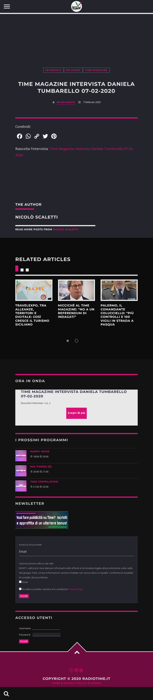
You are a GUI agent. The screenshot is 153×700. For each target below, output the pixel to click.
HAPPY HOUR (39, 451)
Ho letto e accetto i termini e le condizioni (52, 589)
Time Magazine (96, 70)
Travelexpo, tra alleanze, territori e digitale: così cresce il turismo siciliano (32, 315)
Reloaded (73, 70)
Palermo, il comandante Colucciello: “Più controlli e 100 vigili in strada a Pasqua (117, 315)
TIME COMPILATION (44, 481)
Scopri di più (33, 290)
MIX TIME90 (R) (41, 466)
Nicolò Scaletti (66, 102)
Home (56, 683)
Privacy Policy (75, 589)
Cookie (95, 683)
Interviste (53, 70)
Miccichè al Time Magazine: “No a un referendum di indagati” (76, 311)
